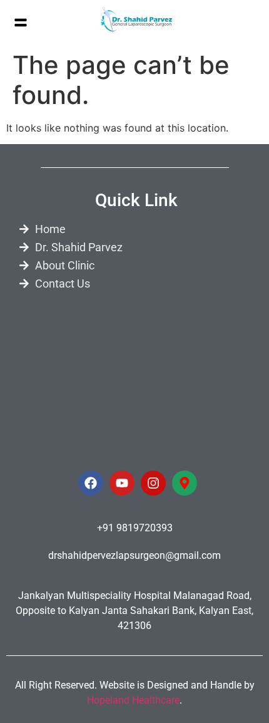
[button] (20, 23)
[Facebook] (90, 483)
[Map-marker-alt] (184, 483)
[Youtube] (121, 483)
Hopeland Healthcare (133, 700)
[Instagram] (153, 483)
